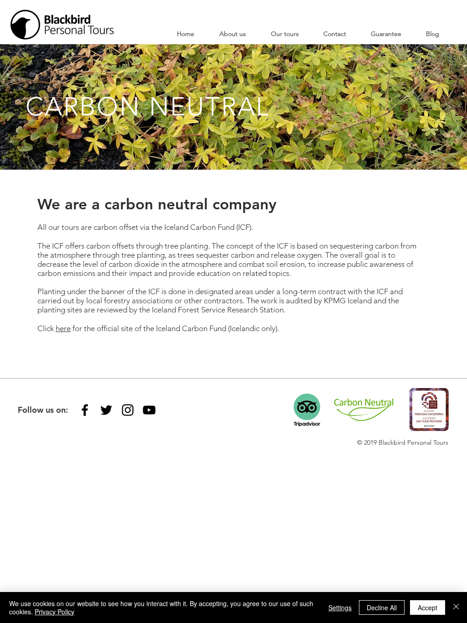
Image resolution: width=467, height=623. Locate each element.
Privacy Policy (54, 611)
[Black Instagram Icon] (127, 410)
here (63, 328)
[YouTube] (149, 410)
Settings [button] (340, 607)
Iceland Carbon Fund (199, 227)
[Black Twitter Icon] (106, 410)
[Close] (456, 607)
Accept (427, 607)
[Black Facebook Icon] (85, 410)
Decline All (382, 607)
